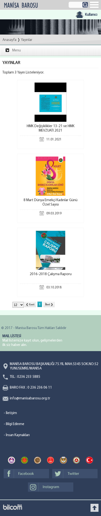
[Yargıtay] (24, 460)
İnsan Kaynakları (18, 435)
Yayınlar (26, 40)
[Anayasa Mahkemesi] (11, 460)
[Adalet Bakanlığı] (76, 460)
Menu (16, 50)
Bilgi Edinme (15, 424)
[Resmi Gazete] (89, 460)
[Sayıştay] (50, 460)
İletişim (11, 413)
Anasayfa (9, 40)
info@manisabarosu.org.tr (30, 398)
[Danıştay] (37, 460)
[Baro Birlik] (63, 460)
